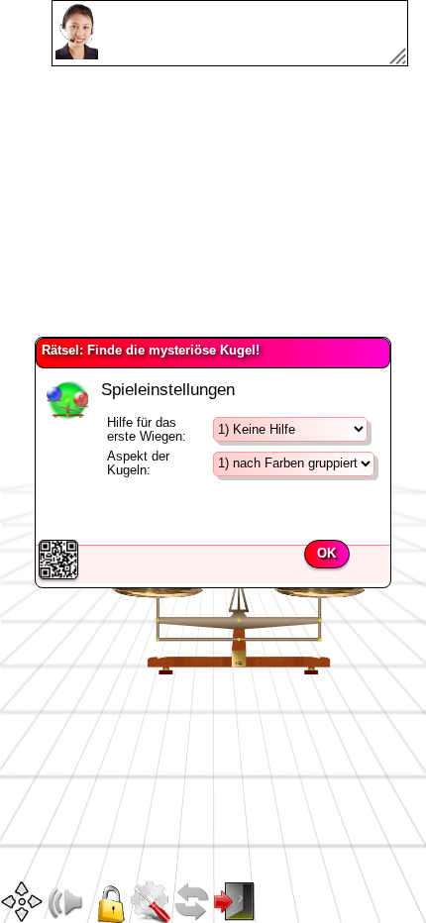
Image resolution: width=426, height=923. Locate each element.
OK (326, 554)
